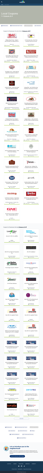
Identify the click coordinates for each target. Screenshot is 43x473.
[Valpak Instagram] (21, 466)
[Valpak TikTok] (24, 466)
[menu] (1, 2)
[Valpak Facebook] (19, 466)
